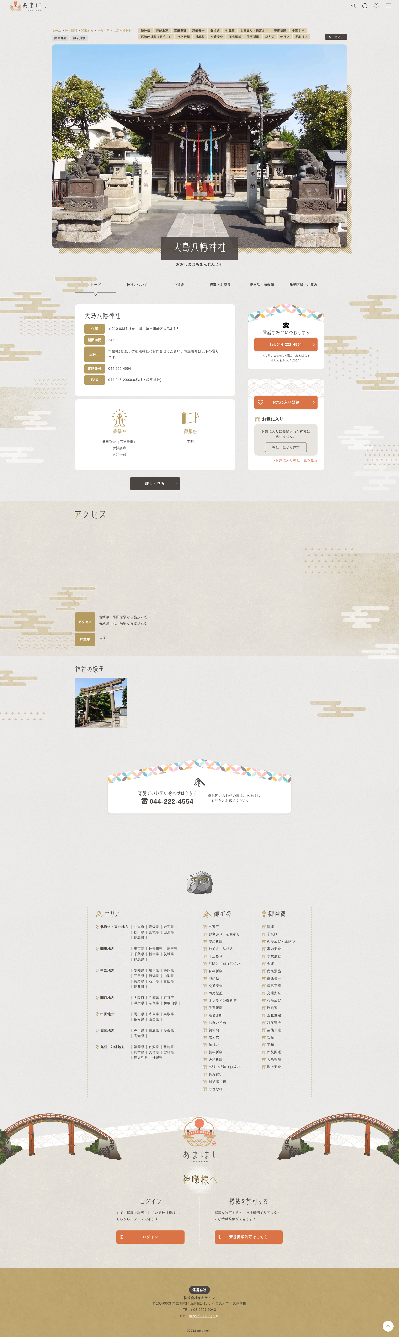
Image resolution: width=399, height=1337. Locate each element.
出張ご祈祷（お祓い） (226, 1067)
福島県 (139, 937)
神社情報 (71, 30)
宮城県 (154, 932)
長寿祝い (301, 36)
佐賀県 (154, 1047)
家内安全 (274, 949)
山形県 (169, 932)
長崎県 (169, 1047)
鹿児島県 (141, 1057)
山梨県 (169, 976)
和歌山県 (170, 1003)
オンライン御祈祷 (222, 1000)
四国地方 (107, 1030)
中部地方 (107, 970)
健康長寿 (274, 978)
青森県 (154, 927)
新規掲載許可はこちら (248, 1237)
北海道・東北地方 (114, 927)
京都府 (169, 997)
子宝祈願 (253, 36)
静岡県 (169, 970)
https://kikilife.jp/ (202, 1316)
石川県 (154, 981)
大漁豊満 (274, 1059)
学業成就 (274, 956)
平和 (270, 1045)
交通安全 (217, 36)
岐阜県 (154, 970)
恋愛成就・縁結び (281, 941)
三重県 (139, 976)
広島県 (154, 1014)
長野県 (139, 981)
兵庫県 (154, 997)
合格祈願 (183, 36)
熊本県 (139, 1052)
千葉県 (139, 954)
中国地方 (107, 1014)
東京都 (139, 948)
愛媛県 (169, 1030)
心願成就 (274, 1000)
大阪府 (139, 997)
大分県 (154, 1052)
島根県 (139, 1019)
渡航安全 (198, 30)
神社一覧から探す (286, 447)
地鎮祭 (200, 36)
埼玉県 (172, 948)
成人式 (269, 36)
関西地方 (107, 997)
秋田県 (139, 932)
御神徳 (145, 30)
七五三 (230, 30)
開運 (270, 927)
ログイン (150, 1237)
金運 (270, 963)
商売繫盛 (235, 36)
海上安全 (274, 1067)
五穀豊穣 (180, 30)
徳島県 (154, 1030)
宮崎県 (169, 1052)
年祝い (284, 36)
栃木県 (154, 954)
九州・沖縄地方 (112, 1047)
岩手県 (169, 927)
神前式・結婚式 (221, 949)
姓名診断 (216, 1015)
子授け (272, 934)
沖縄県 (157, 1057)
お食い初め (217, 1022)
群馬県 (139, 959)
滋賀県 (139, 1003)
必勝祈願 (216, 1059)
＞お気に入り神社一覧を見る (295, 460)
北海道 (139, 927)
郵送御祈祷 (217, 1081)
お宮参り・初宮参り (254, 30)
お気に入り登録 (286, 402)
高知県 (139, 1036)
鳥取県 (169, 1014)
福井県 (139, 986)
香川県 (139, 1030)
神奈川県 (103, 30)
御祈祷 (214, 30)
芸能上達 (162, 30)
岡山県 (139, 1014)
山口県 (154, 1019)
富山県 (169, 981)
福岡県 (139, 1047)
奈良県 (154, 1003)
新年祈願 (216, 1052)
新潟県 (154, 976)
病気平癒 (274, 986)
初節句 (214, 1030)
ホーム (56, 30)
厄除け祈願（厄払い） (156, 36)
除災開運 (274, 1052)
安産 (270, 1037)
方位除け (216, 1089)
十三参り (298, 30)
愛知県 (139, 970)
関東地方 (87, 30)
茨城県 (169, 954)
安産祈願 (280, 30)
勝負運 (272, 1008)
